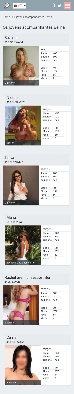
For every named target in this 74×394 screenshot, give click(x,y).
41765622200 (13, 282)
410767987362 (15, 102)
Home (7, 17)
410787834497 (14, 162)
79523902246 (14, 222)
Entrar (60, 4)
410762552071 (15, 342)
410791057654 (14, 42)
